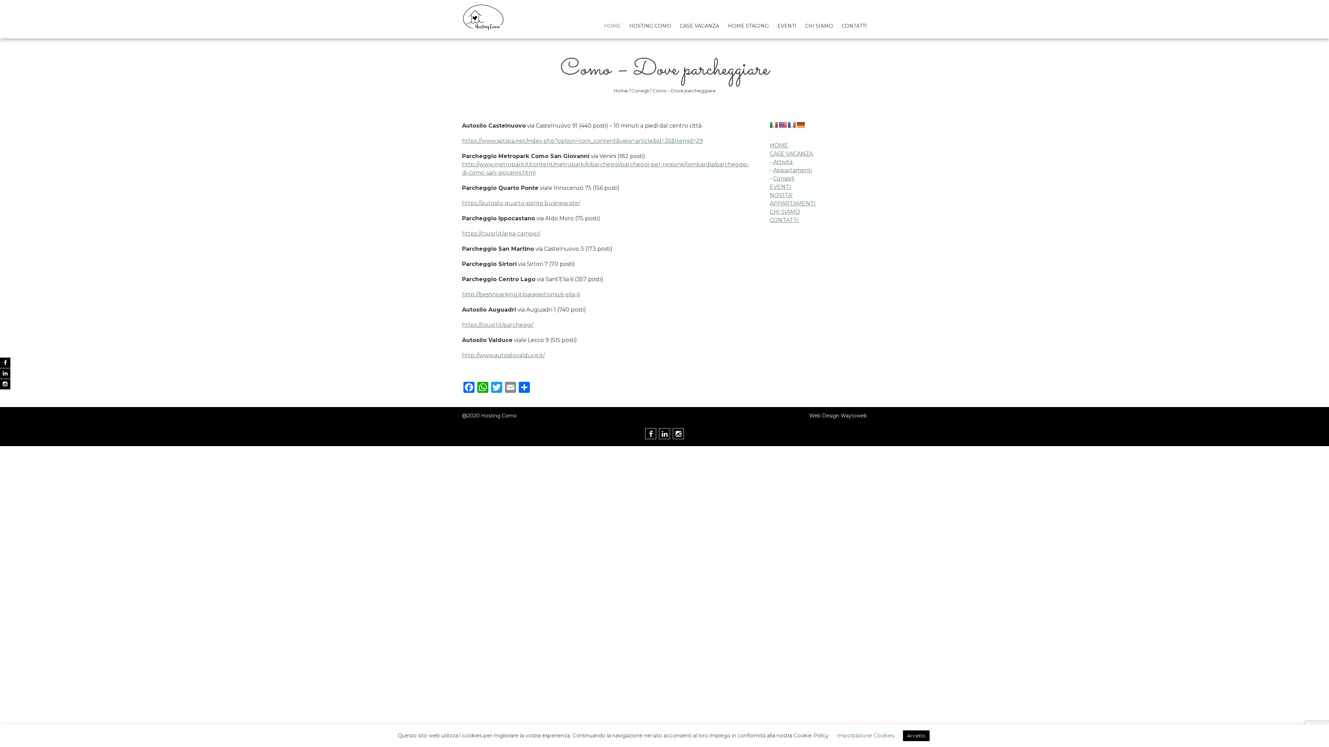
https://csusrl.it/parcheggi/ (497, 325)
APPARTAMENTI (793, 203)
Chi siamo (819, 26)
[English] (783, 125)
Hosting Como (650, 26)
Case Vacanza (699, 26)
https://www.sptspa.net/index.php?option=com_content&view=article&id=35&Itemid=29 (582, 141)
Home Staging (748, 26)
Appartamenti (792, 170)
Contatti (854, 26)
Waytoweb (854, 416)
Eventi (786, 26)
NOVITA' (781, 195)
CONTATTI (784, 220)
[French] (792, 125)
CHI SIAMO (785, 212)
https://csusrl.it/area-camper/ (501, 233)
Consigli (640, 90)
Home (612, 26)
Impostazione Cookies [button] (865, 735)
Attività (783, 162)
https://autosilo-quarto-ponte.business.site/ (521, 203)
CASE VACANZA (791, 153)
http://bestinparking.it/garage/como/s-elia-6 (521, 294)
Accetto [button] (916, 735)
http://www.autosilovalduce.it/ (503, 355)
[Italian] (774, 125)
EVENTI (780, 187)
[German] (801, 125)
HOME (779, 145)
